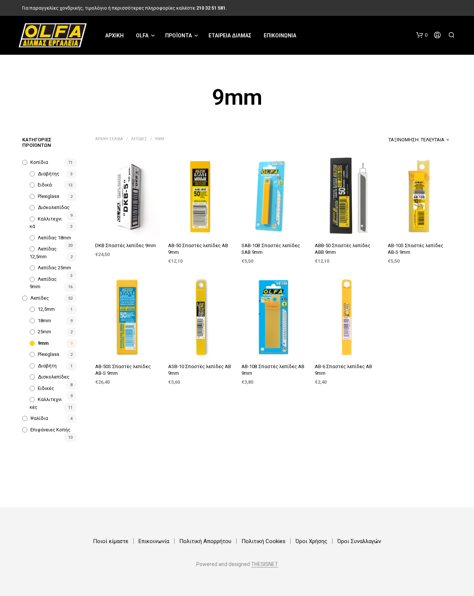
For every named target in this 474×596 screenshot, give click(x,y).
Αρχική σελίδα (109, 139)
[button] (421, 35)
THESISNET (264, 564)
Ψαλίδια (39, 418)
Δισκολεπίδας (54, 207)
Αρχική (114, 35)
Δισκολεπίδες (53, 377)
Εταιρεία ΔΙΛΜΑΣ (229, 35)
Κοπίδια (39, 162)
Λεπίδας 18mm (54, 237)
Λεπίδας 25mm (54, 267)
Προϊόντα (178, 35)
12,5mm (46, 309)
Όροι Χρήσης (311, 541)
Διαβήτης (48, 173)
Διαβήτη (47, 365)
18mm (44, 320)
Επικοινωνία (280, 35)
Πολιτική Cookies (263, 541)
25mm (44, 331)
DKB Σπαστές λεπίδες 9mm (125, 245)
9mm (43, 343)
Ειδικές (46, 388)
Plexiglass (48, 196)
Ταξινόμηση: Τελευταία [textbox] (416, 139)
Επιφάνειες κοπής (50, 429)
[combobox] (394, 140)
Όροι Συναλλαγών (359, 541)
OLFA (142, 35)
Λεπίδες (39, 298)
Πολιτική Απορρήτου (205, 541)
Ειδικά (45, 185)
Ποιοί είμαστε (110, 541)
